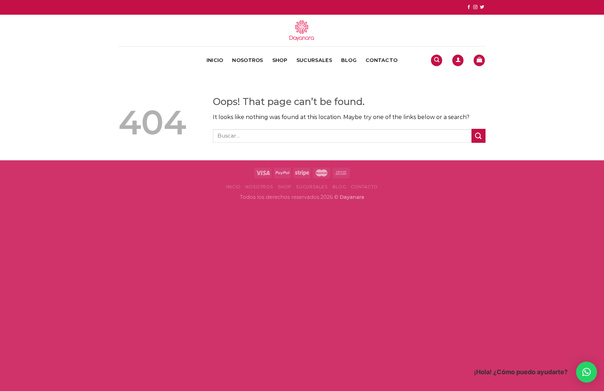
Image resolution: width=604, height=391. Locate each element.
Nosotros (247, 60)
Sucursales (314, 60)
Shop (279, 60)
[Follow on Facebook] (469, 7)
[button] (586, 372)
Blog (349, 60)
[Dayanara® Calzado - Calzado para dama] (302, 30)
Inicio (215, 60)
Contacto (381, 60)
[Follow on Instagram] (475, 7)
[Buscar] (436, 60)
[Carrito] (479, 60)
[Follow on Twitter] (482, 7)
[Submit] (479, 135)
